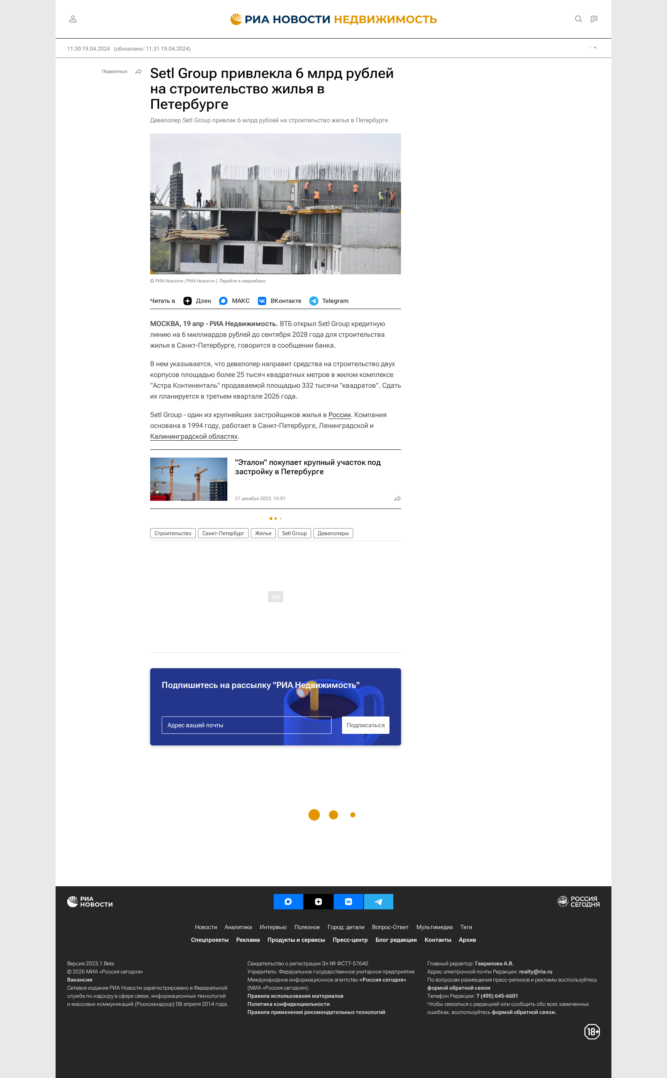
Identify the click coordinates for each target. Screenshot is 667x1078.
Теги (466, 927)
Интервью (273, 927)
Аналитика (238, 927)
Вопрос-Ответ (390, 927)
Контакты (438, 939)
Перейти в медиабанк (242, 281)
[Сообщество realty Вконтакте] (348, 901)
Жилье (263, 533)
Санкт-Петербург (223, 533)
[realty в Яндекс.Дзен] (318, 901)
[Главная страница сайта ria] (276, 19)
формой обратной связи (458, 988)
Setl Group (294, 533)
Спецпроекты (210, 939)
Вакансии (79, 980)
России (339, 415)
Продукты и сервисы (296, 939)
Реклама (248, 939)
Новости (206, 927)
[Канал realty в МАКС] (288, 901)
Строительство (172, 533)
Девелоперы (333, 533)
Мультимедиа (434, 927)
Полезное (307, 927)
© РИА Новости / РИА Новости (182, 281)
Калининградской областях (194, 436)
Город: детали (346, 927)
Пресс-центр (350, 939)
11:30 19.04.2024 (88, 49)
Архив (467, 939)
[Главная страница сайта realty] (334, 19)
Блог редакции (396, 939)
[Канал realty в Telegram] (378, 901)
